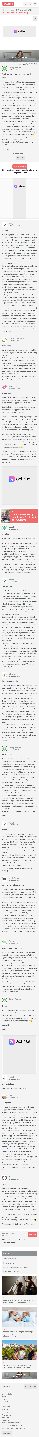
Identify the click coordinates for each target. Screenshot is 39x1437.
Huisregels (6, 1417)
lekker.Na (5, 1149)
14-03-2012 (12, 1098)
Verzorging (15, 512)
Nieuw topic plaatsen (11, 1272)
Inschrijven (6, 1433)
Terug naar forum (9, 1258)
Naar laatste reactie (20, 166)
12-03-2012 (12, 69)
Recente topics (9, 1263)
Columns (5, 1404)
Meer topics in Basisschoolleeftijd (15, 1267)
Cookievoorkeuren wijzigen (12, 1425)
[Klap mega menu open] (35, 4)
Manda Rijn (13, 386)
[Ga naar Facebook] (26, 1386)
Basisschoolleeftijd (25, 10)
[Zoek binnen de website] (25, 4)
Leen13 (11, 527)
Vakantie (5, 1363)
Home (5, 10)
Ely (10, 1177)
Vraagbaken (6, 1401)
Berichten (5, 1409)
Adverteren (6, 1407)
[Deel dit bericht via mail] (22, 158)
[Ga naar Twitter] (30, 1386)
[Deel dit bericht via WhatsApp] (18, 158)
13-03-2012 (12, 880)
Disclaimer (6, 1420)
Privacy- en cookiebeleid (11, 1422)
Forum (13, 10)
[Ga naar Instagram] (35, 1386)
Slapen (5, 1298)
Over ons (5, 1412)
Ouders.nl (6, 1386)
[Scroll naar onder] (35, 18)
